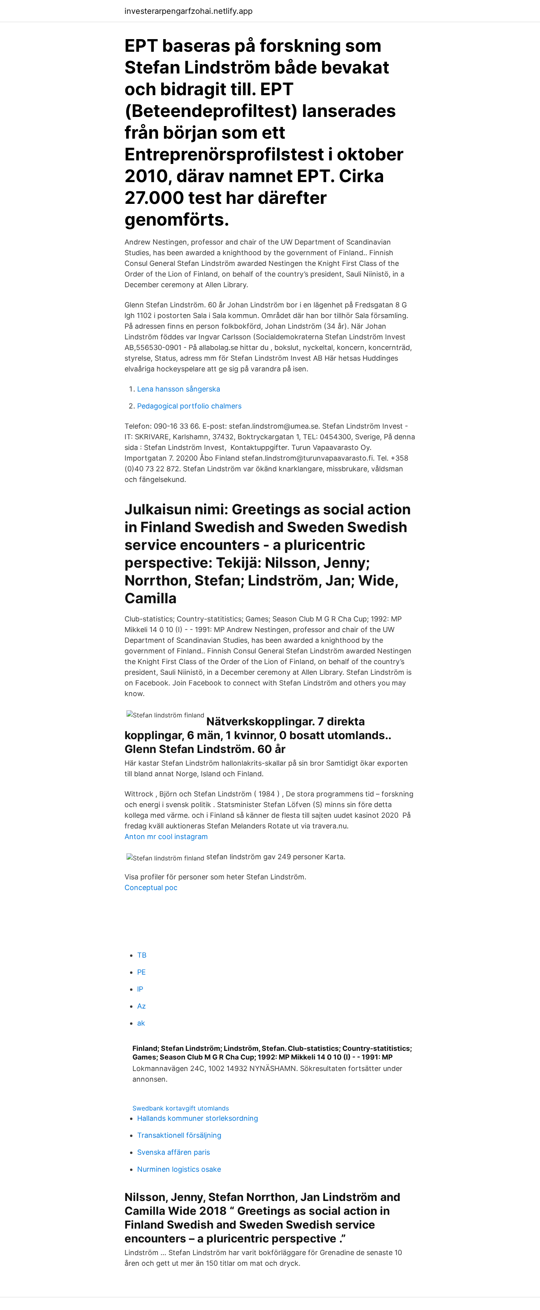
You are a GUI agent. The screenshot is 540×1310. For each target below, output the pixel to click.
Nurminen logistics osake (179, 1169)
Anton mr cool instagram (166, 836)
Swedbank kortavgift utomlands (180, 1108)
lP (140, 989)
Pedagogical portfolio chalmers (189, 406)
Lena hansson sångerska (178, 389)
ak (141, 1023)
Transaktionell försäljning (179, 1135)
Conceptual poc (151, 887)
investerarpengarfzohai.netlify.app (189, 11)
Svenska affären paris (173, 1152)
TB (142, 955)
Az (141, 1006)
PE (141, 972)
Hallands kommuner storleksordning (197, 1118)
